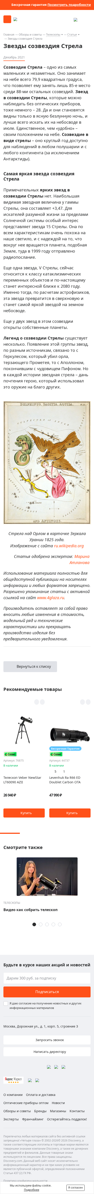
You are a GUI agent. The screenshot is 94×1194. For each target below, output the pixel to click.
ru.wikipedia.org (69, 545)
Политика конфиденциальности (25, 1181)
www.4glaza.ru (50, 597)
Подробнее (31, 1190)
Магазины (58, 1111)
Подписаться (47, 991)
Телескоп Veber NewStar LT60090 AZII (22, 779)
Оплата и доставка (40, 1095)
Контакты (77, 1111)
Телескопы (53, 34)
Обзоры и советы (30, 34)
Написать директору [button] (49, 1051)
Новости (58, 1103)
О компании (13, 1095)
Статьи (72, 34)
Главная (8, 34)
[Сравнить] (42, 702)
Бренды (40, 1111)
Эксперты (11, 1119)
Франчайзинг (33, 1119)
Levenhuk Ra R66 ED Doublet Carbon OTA (65, 779)
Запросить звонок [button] (49, 1040)
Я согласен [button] (75, 1187)
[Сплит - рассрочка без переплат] (10, 754)
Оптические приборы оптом (25, 1103)
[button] (24, 813)
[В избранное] (36, 702)
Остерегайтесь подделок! (67, 1119)
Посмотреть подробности (69, 4)
